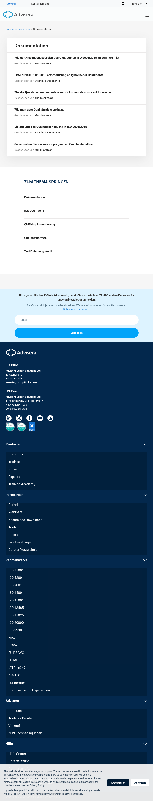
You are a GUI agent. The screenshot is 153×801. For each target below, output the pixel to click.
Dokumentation (34, 197)
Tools (12, 527)
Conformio (16, 454)
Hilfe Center (17, 754)
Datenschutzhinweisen (76, 309)
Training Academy (21, 484)
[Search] (123, 3)
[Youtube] (40, 418)
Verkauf (14, 726)
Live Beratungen (20, 542)
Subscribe (76, 333)
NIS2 (12, 638)
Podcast (14, 535)
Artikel (13, 505)
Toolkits (14, 462)
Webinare (15, 512)
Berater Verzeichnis (22, 550)
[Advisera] (14, 15)
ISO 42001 (16, 578)
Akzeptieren (118, 782)
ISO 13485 (16, 608)
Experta (14, 477)
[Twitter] (19, 418)
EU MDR (14, 660)
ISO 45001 (16, 600)
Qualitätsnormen (35, 238)
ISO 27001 (16, 570)
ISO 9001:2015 (34, 211)
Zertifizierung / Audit (38, 251)
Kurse (12, 469)
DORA (12, 645)
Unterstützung (19, 761)
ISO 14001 (16, 593)
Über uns (15, 711)
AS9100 (14, 675)
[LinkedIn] (9, 418)
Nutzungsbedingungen (25, 733)
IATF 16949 (16, 668)
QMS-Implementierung (39, 224)
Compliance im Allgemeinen (29, 690)
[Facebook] (29, 418)
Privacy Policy (37, 785)
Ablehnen (140, 782)
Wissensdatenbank (18, 29)
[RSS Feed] (50, 418)
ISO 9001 (15, 585)
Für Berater (16, 683)
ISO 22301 (16, 630)
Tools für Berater (20, 718)
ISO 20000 (16, 623)
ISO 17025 (16, 615)
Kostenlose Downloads (25, 520)
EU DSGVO (16, 653)
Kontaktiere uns (40, 3)
